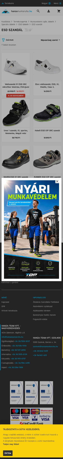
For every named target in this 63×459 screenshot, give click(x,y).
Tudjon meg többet (11, 444)
